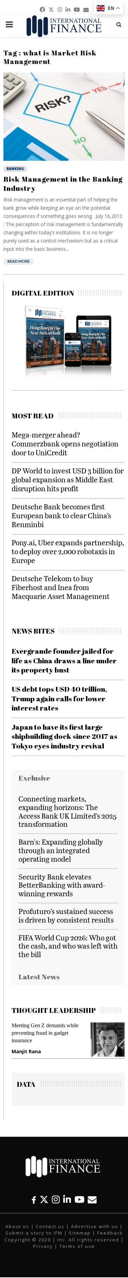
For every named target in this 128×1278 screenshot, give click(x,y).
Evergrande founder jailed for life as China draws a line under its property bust (64, 660)
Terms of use (77, 1246)
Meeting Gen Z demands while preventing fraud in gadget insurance (45, 1032)
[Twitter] (44, 1199)
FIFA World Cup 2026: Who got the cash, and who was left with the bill (68, 946)
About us (17, 1226)
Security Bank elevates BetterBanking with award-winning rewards (61, 885)
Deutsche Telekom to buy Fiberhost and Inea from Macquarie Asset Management (61, 587)
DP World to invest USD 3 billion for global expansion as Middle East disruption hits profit (68, 479)
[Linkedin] (67, 1199)
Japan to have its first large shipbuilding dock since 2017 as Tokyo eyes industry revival (64, 736)
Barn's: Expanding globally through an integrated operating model (60, 850)
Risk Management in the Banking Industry (63, 183)
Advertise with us (94, 1226)
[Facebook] (33, 1199)
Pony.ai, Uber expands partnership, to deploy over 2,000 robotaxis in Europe (68, 551)
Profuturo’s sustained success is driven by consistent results (66, 915)
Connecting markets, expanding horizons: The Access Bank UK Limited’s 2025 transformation (67, 811)
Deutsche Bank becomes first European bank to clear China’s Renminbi (61, 515)
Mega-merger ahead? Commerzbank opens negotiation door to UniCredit (65, 443)
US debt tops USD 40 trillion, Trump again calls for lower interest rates (59, 698)
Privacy (43, 1246)
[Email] (92, 1199)
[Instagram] (56, 1199)
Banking (15, 168)
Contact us (50, 1226)
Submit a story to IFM (33, 1233)
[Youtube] (79, 1199)
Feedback (110, 1233)
